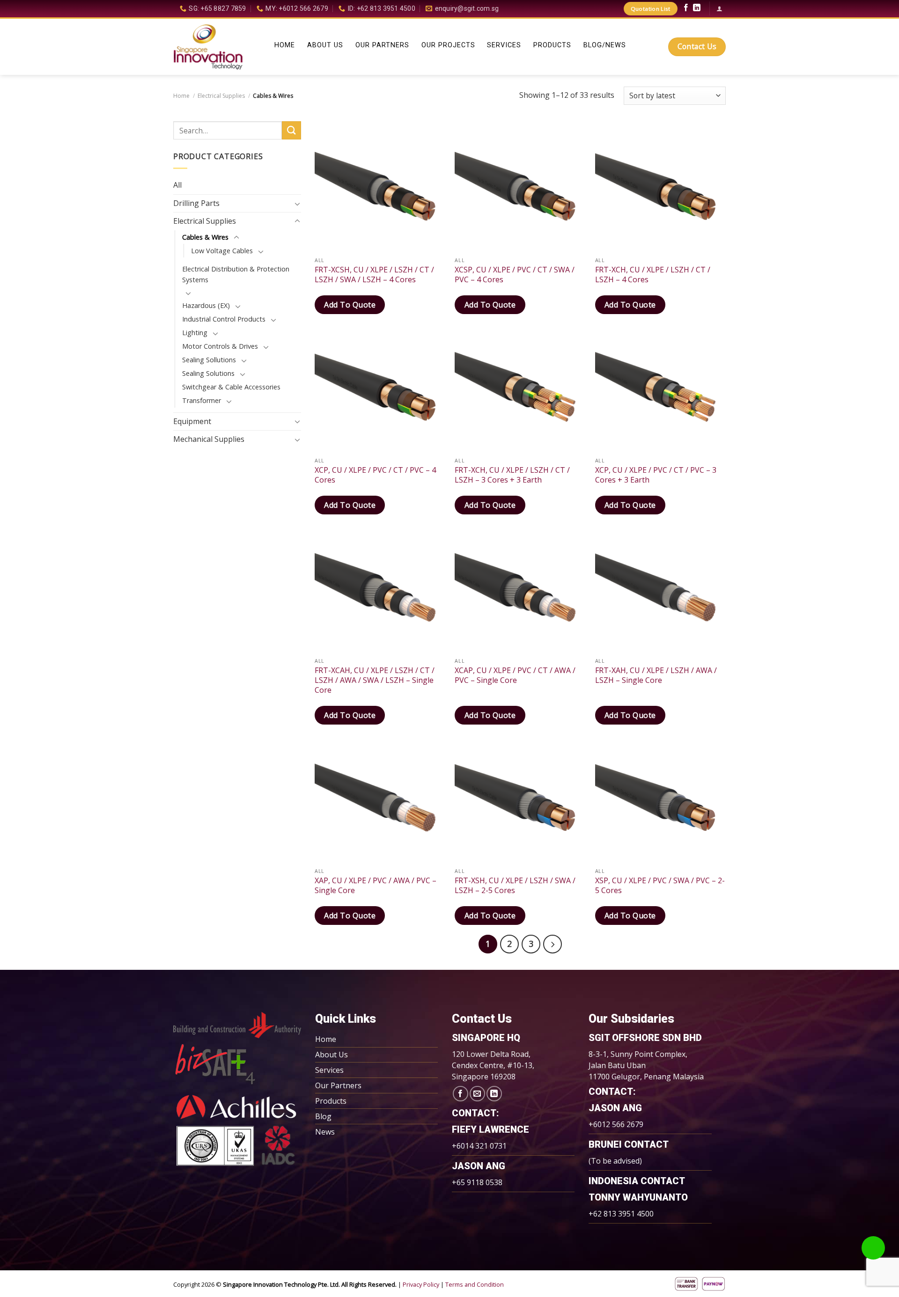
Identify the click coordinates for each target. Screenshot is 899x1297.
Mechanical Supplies (208, 439)
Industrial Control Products (223, 319)
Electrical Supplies (221, 96)
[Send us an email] (477, 1093)
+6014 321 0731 (479, 1146)
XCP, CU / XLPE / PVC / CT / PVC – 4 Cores (375, 475)
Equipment (192, 421)
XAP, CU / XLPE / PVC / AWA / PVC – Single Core (375, 885)
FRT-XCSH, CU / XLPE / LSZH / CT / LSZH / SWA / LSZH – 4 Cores (374, 275)
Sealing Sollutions (209, 359)
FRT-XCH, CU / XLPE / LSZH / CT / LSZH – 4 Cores (652, 275)
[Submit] (291, 130)
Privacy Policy (421, 1284)
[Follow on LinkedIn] (696, 9)
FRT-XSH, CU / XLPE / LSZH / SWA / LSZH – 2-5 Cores (515, 885)
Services (504, 45)
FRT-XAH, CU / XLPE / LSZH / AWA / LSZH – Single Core (656, 675)
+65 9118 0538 (477, 1182)
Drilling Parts (196, 203)
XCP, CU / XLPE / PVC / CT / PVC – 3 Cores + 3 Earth (655, 475)
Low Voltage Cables (222, 250)
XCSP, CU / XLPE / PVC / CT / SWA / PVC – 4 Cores (515, 275)
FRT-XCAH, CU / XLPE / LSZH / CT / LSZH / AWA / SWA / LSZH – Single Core (375, 680)
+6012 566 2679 (616, 1124)
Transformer (201, 400)
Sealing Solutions (208, 373)
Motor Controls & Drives (220, 346)
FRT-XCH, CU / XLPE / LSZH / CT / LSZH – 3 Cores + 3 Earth (512, 475)
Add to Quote (350, 305)
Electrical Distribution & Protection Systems (235, 274)
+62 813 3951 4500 (621, 1214)
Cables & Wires (205, 237)
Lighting (194, 332)
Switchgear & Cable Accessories (231, 386)
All (177, 185)
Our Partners (382, 45)
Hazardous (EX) (206, 305)
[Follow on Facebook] (686, 9)
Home (284, 45)
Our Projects (448, 45)
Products (552, 45)
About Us (325, 45)
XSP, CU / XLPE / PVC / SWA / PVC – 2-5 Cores (660, 885)
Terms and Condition (474, 1284)
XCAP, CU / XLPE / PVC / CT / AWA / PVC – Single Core (515, 675)
